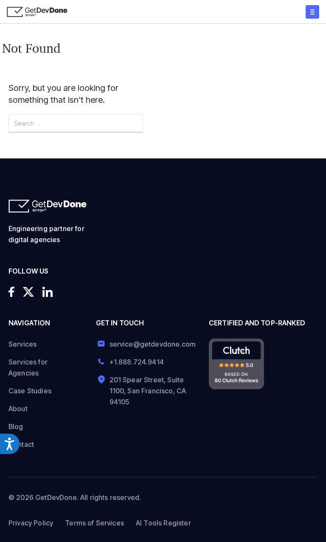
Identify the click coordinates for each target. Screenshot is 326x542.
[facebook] (11, 292)
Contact (21, 444)
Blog (15, 426)
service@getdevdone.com (150, 344)
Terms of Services (94, 523)
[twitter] (28, 292)
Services (22, 344)
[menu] (312, 12)
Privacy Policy (30, 523)
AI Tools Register (163, 523)
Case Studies (29, 391)
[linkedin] (47, 292)
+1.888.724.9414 (137, 362)
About (18, 408)
